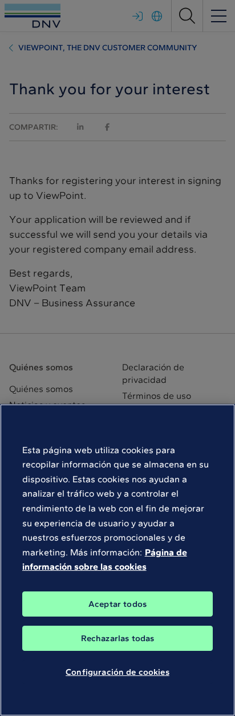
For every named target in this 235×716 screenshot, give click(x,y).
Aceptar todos (117, 604)
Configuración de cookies (117, 672)
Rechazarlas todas (118, 638)
